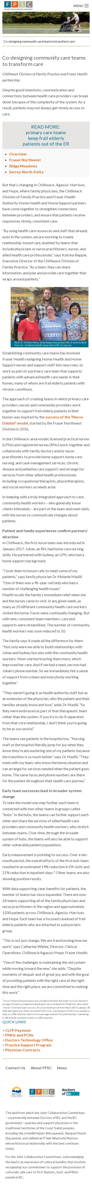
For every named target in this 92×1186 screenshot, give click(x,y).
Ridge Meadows (23, 166)
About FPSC (41, 1067)
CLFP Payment (18, 1030)
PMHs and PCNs (19, 1035)
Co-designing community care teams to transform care (39, 41)
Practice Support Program (28, 1045)
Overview (18, 154)
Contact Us (15, 1067)
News (62, 1067)
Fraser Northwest (25, 160)
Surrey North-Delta (26, 172)
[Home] (18, 5)
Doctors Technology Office (29, 1040)
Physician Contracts (22, 1050)
